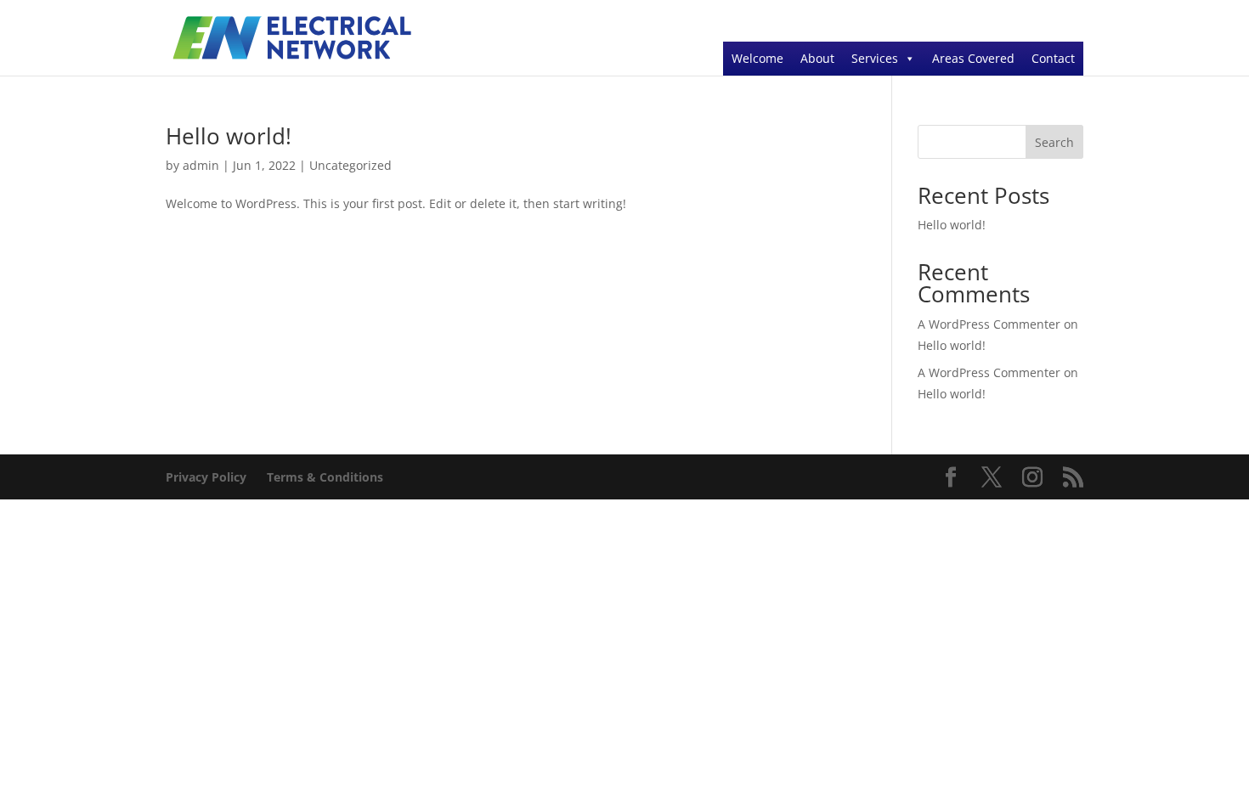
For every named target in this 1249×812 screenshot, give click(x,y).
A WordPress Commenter (989, 372)
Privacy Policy (206, 477)
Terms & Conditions (325, 477)
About (817, 58)
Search (1054, 142)
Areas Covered (973, 58)
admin (201, 165)
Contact (1053, 58)
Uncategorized (350, 165)
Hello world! (228, 136)
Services (874, 58)
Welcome (757, 58)
